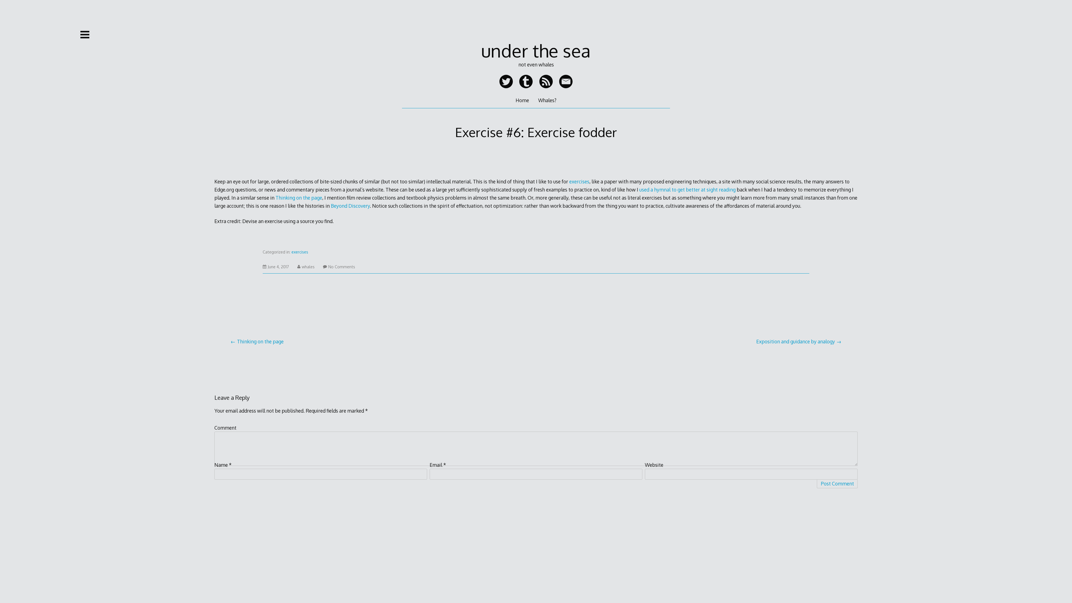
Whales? (547, 100)
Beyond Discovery (350, 206)
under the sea (536, 50)
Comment (225, 428)
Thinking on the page (299, 198)
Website (654, 465)
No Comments (341, 266)
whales (308, 266)
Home (522, 100)
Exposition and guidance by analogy (795, 341)
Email (438, 465)
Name (223, 465)
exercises (579, 181)
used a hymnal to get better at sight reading (687, 189)
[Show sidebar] (84, 34)
